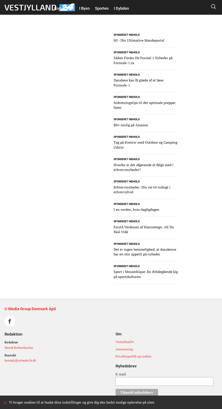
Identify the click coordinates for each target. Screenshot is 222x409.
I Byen (84, 8)
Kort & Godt (64, 8)
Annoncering (124, 349)
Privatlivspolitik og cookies (133, 356)
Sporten (102, 8)
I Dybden (121, 8)
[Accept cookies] (5, 403)
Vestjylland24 (125, 342)
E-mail (121, 374)
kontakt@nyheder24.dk (20, 360)
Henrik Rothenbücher (19, 348)
